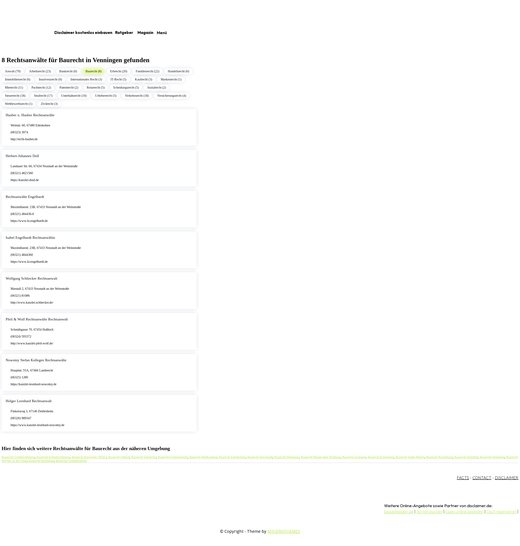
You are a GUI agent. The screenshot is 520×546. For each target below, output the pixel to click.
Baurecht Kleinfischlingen (53, 457)
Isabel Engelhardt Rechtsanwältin (30, 238)
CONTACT (481, 477)
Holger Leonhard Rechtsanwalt (29, 401)
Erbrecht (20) (118, 71)
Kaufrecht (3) (143, 79)
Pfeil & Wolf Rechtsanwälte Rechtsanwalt (37, 319)
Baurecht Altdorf (119, 457)
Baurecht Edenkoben (232, 457)
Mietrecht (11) (14, 87)
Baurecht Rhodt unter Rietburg (320, 457)
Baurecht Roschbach (439, 457)
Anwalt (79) (13, 71)
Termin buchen (429, 511)
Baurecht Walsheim (492, 457)
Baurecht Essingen (354, 457)
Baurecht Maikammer (203, 457)
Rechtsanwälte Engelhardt (25, 197)
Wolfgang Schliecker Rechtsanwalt (31, 278)
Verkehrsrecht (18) (137, 95)
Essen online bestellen (464, 511)
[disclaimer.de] (22, 33)
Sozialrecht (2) (156, 87)
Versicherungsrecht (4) (171, 95)
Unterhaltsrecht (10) (74, 95)
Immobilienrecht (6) (17, 79)
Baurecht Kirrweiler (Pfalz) (89, 457)
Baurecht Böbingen (286, 457)
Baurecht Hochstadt (260, 457)
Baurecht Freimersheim (173, 457)
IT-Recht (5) (118, 79)
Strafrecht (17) (43, 95)
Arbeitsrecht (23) (40, 71)
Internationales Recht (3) (86, 79)
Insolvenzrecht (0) (50, 79)
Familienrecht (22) (147, 71)
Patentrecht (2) (69, 87)
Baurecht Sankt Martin (410, 457)
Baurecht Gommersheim (71, 460)
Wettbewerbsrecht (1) (18, 103)
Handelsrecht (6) (178, 71)
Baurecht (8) (94, 71)
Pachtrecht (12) (41, 87)
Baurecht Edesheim (143, 457)
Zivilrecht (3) (49, 103)
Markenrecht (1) (171, 79)
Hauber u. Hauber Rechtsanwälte (30, 115)
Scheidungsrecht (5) (126, 87)
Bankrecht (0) (68, 71)
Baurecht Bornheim (41, 460)
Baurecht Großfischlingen (18, 457)
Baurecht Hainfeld (466, 457)
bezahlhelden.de (399, 511)
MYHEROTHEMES (283, 531)
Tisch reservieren (501, 511)
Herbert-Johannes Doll (22, 156)
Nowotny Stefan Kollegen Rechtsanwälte (36, 360)
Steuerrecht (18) (15, 95)
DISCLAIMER (506, 477)
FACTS (463, 477)
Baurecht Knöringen (381, 457)
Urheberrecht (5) (105, 95)
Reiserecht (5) (96, 87)
